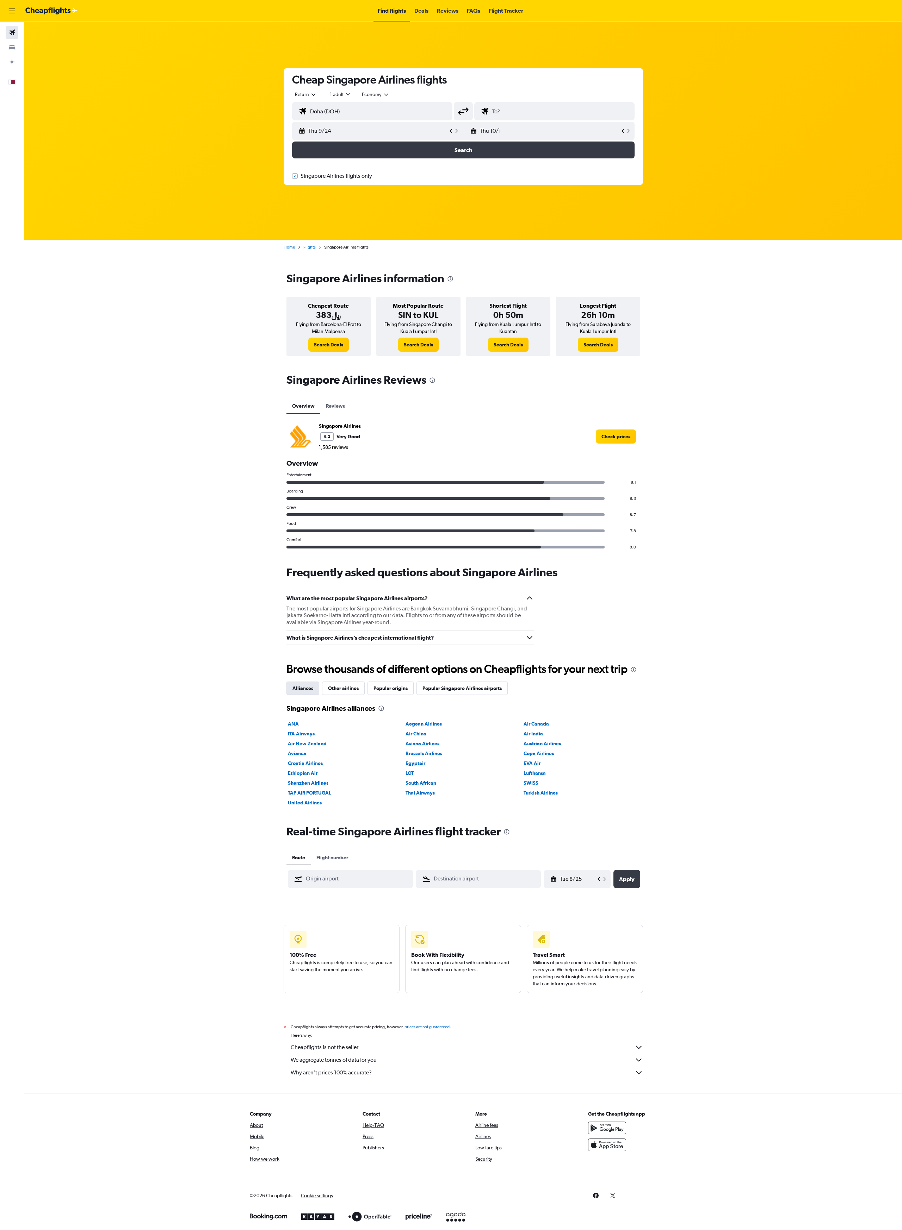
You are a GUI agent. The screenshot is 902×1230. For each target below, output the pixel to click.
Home (289, 247)
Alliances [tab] (302, 688)
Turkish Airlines (541, 793)
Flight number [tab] (332, 857)
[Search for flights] (12, 32)
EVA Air (532, 763)
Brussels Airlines (424, 753)
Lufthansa (535, 773)
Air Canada (536, 724)
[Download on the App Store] (607, 1144)
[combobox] (306, 94)
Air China (416, 733)
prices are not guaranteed (427, 1026)
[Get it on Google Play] (607, 1128)
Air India (533, 733)
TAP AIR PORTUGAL (309, 793)
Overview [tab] (303, 406)
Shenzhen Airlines (308, 783)
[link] (328, 345)
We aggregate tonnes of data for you (334, 1059)
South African (421, 783)
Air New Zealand (307, 743)
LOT (410, 773)
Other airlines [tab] (343, 688)
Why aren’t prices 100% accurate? (331, 1072)
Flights (309, 247)
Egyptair (415, 763)
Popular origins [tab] (390, 688)
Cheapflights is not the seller (324, 1047)
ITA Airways (301, 733)
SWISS (531, 783)
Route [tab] (298, 857)
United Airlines (305, 802)
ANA (293, 724)
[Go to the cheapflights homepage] (51, 10)
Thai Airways (420, 793)
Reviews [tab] (335, 406)
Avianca (297, 753)
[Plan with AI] (12, 62)
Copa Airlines (539, 753)
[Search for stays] (12, 47)
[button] (12, 11)
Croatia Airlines (305, 763)
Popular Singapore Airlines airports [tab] (462, 688)
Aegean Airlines (424, 724)
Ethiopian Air (302, 773)
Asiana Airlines (422, 743)
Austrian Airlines (542, 743)
